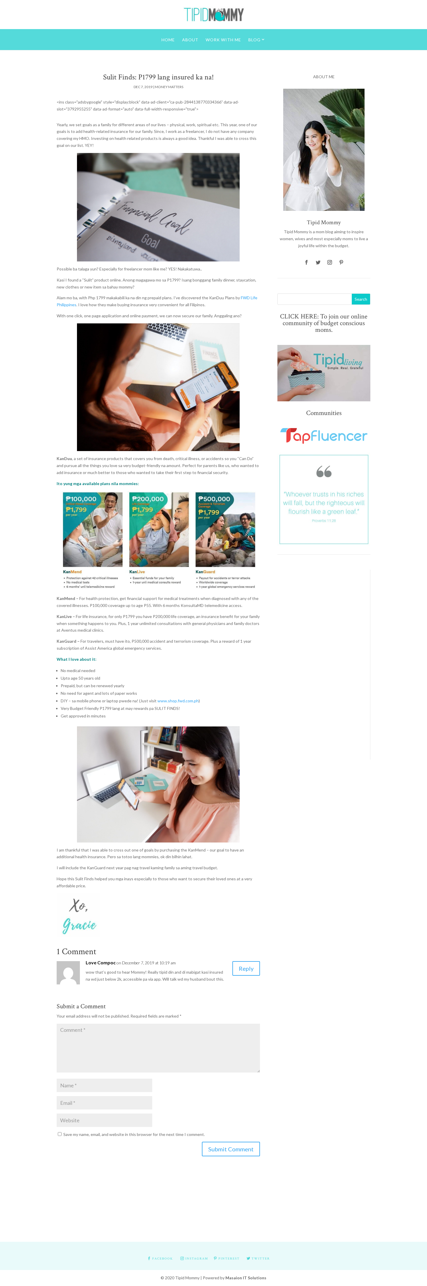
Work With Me (223, 39)
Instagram (196, 1259)
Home (168, 39)
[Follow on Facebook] (306, 262)
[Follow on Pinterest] (341, 262)
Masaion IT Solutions (245, 1277)
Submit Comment (231, 1149)
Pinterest (229, 1259)
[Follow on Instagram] (329, 262)
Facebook (162, 1259)
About (190, 39)
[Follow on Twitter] (318, 262)
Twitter (261, 1259)
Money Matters (169, 87)
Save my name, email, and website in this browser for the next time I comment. (134, 1134)
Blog (254, 39)
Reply (246, 968)
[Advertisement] (319, 657)
